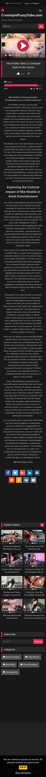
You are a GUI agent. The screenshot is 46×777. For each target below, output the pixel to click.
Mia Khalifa (10, 664)
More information (23, 773)
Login (27, 3)
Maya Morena (33, 657)
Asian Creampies (13, 657)
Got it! (23, 767)
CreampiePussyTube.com (16, 15)
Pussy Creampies (30, 664)
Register (35, 3)
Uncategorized (12, 672)
